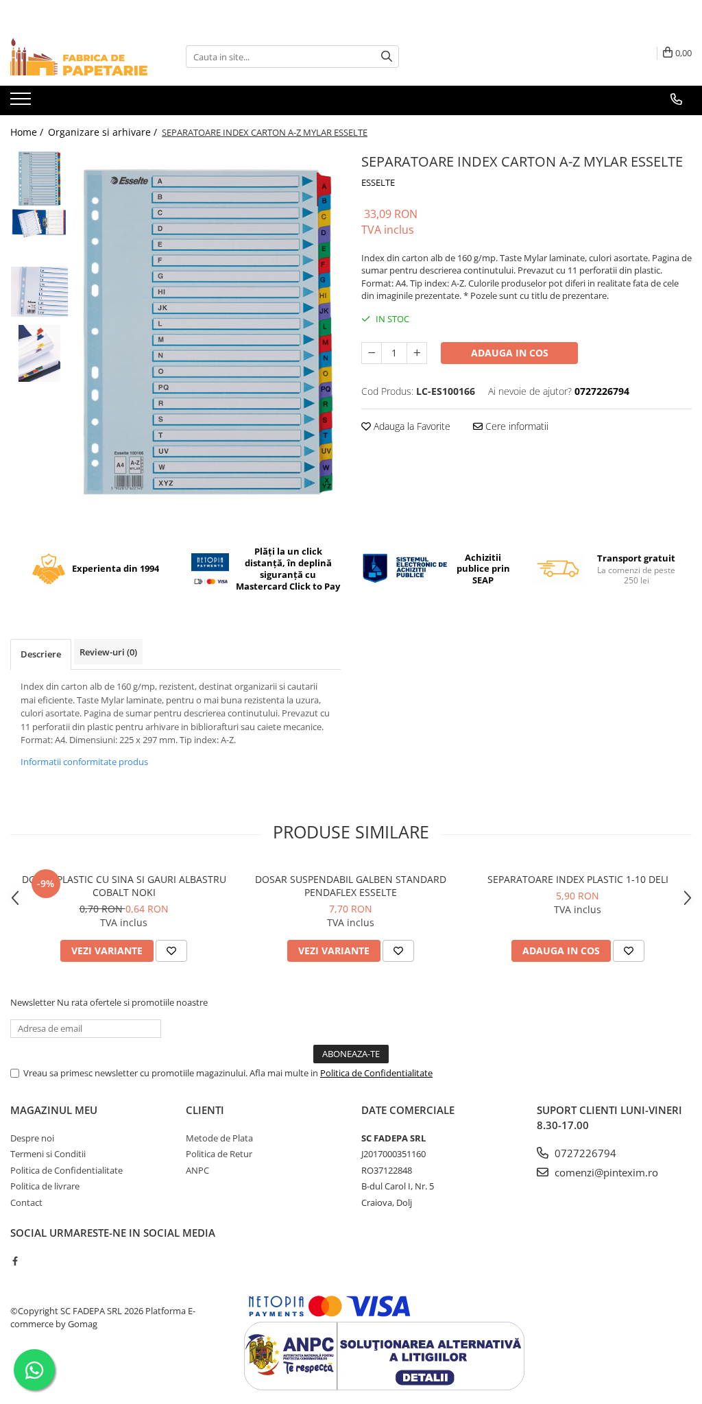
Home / (28, 131)
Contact (26, 1202)
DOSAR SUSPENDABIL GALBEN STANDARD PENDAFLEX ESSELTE (350, 886)
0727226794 (584, 1153)
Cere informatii (515, 426)
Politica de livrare (45, 1186)
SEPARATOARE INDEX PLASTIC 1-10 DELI (577, 879)
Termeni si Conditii (48, 1154)
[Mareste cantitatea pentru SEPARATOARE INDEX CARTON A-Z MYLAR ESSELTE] (417, 353)
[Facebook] (14, 1261)
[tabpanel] (208, 332)
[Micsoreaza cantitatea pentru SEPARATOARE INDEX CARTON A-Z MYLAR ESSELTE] (371, 353)
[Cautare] (386, 56)
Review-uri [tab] (108, 652)
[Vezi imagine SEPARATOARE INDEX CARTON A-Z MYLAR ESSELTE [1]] (39, 223)
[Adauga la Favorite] (171, 951)
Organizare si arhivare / (104, 131)
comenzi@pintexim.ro (605, 1172)
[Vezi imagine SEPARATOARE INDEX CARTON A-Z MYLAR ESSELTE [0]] (39, 178)
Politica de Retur (219, 1154)
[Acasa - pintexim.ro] (78, 56)
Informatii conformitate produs (84, 761)
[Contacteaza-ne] (676, 99)
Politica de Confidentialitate (376, 1073)
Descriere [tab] (41, 654)
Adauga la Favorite (410, 426)
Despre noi (32, 1138)
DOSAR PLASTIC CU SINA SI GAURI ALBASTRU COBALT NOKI (124, 886)
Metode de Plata (219, 1138)
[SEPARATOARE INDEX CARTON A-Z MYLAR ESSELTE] (208, 332)
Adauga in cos (509, 352)
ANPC (197, 1170)
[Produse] (22, 103)
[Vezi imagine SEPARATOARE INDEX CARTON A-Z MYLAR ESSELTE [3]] (39, 353)
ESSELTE (378, 182)
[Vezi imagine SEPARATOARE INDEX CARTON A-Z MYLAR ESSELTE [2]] (39, 292)
